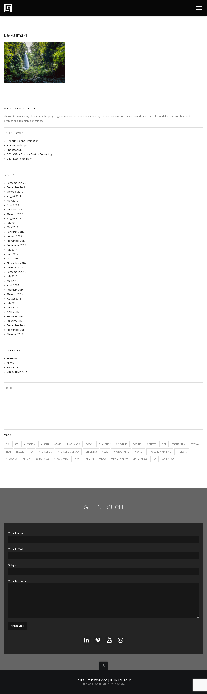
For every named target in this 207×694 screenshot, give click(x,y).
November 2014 (16, 330)
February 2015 (15, 316)
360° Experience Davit (19, 158)
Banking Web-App (17, 145)
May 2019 (12, 200)
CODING (137, 444)
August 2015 (14, 298)
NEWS (10, 363)
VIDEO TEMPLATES (17, 372)
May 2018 (12, 227)
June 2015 (12, 307)
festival (195, 444)
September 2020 (16, 183)
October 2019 (15, 191)
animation (29, 444)
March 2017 (13, 258)
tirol (78, 459)
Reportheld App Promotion (22, 141)
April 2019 (13, 205)
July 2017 (12, 249)
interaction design (68, 451)
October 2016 (15, 267)
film (8, 451)
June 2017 (12, 254)
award (58, 444)
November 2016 (16, 263)
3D (7, 444)
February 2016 (15, 289)
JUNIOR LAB (91, 451)
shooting (12, 459)
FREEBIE (20, 451)
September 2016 (16, 272)
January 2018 (14, 236)
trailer (90, 459)
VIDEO (102, 459)
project (138, 451)
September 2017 (16, 245)
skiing (26, 459)
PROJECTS (12, 367)
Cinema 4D (121, 444)
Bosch (89, 444)
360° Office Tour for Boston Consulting (29, 154)
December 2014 (16, 325)
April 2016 (13, 285)
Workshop (168, 459)
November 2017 (16, 240)
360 (16, 444)
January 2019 (14, 209)
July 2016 (12, 276)
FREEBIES (12, 358)
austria (45, 444)
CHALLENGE (105, 444)
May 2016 (12, 281)
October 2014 (15, 334)
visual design (140, 459)
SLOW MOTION (61, 459)
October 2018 (15, 214)
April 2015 (13, 312)
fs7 (31, 451)
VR (155, 459)
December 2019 (16, 187)
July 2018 (12, 223)
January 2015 (14, 321)
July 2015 (12, 303)
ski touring (42, 459)
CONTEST (151, 444)
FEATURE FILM (179, 444)
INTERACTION (45, 451)
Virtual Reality (119, 459)
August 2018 (14, 218)
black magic (73, 444)
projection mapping (160, 451)
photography (121, 451)
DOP (164, 444)
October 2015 (15, 294)
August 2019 (14, 196)
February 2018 (15, 232)
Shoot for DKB (15, 150)
